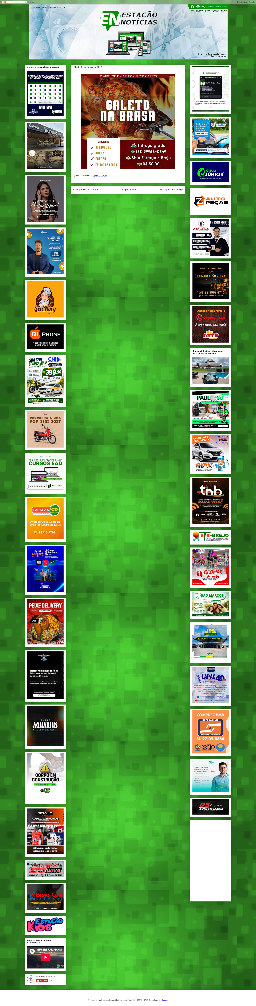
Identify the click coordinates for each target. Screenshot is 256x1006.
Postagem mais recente (85, 189)
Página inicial (128, 189)
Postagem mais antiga (171, 189)
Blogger (164, 1000)
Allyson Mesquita (83, 175)
